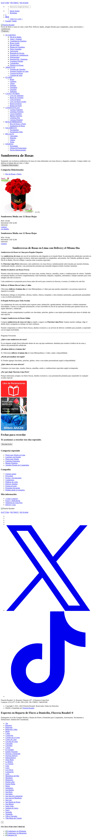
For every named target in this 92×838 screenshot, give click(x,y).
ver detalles (5, 229)
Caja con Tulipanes (16, 96)
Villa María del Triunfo (13, 818)
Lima (7, 766)
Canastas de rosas (16, 75)
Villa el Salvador (11, 816)
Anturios (13, 85)
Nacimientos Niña (16, 132)
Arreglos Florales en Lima (19, 71)
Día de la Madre (15, 37)
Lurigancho (9, 772)
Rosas (12, 79)
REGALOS (9, 134)
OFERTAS (9, 144)
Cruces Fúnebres (16, 114)
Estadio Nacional (11, 752)
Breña (7, 731)
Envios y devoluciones (13, 478)
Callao (7, 733)
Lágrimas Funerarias (12, 461)
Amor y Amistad (16, 39)
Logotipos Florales (16, 61)
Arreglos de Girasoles (17, 69)
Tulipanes (13, 91)
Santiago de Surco (11, 808)
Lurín (7, 774)
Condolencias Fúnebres (18, 41)
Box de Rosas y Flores (18, 124)
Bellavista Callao (11, 729)
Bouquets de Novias (17, 53)
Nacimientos (14, 130)
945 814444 (24, 3)
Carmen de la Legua (12, 737)
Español (8, 21)
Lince (7, 768)
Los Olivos (9, 770)
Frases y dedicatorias (12, 501)
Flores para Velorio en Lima (15, 455)
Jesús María (9, 760)
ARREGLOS (10, 67)
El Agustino (9, 750)
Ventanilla (8, 814)
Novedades (14, 146)
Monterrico (9, 780)
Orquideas (13, 87)
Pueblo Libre (10, 782)
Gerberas (13, 81)
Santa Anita (9, 806)
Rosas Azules (14, 43)
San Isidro (9, 794)
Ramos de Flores (16, 106)
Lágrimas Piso (15, 118)
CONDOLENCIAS (12, 108)
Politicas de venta (11, 482)
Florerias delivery (11, 756)
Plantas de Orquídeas (17, 47)
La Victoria (9, 764)
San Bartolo (9, 790)
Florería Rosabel (28, 708)
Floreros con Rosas (16, 65)
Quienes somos (10, 474)
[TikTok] (48, 696)
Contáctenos (9, 480)
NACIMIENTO (11, 128)
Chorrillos (8, 746)
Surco (7, 810)
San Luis (8, 800)
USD (16, 19)
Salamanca (9, 788)
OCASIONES (10, 35)
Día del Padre (15, 45)
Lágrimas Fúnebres (16, 112)
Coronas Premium (16, 120)
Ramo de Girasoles (16, 98)
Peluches (13, 138)
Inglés (14, 21)
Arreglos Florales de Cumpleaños (17, 465)
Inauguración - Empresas (18, 59)
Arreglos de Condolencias (19, 55)
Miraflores (9, 778)
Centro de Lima (10, 739)
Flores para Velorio (12, 459)
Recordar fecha (7, 444)
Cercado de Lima (11, 741)
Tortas (12, 142)
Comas (7, 748)
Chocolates (14, 136)
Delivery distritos (11, 484)
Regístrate (13, 13)
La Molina (9, 762)
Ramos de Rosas (16, 104)
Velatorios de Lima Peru (13, 503)
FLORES (8, 77)
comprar (4, 227)
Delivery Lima (10, 505)
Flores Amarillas (15, 49)
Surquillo (8, 812)
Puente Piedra (10, 784)
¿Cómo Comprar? (11, 499)
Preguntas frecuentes (12, 488)
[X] (48, 610)
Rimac (7, 786)
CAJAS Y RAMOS (12, 93)
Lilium (12, 83)
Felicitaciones (15, 57)
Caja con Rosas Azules (18, 102)
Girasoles (13, 89)
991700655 (14, 3)
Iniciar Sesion (15, 11)
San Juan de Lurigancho (14, 796)
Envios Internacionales (18, 150)
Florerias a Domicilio (12, 754)
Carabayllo (9, 735)
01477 (3, 3)
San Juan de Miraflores (13, 798)
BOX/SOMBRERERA (13, 122)
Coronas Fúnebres (16, 110)
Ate (6, 723)
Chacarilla (9, 744)
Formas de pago (11, 486)
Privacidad (9, 476)
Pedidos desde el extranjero (15, 490)
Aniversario (14, 51)
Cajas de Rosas (15, 100)
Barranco (8, 725)
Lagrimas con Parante (13, 457)
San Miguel (9, 804)
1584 (7, 3)
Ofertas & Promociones (18, 148)
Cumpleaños (14, 63)
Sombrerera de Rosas (17, 126)
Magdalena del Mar (12, 776)
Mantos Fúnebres (16, 116)
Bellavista (8, 727)
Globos (12, 140)
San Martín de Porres (12, 802)
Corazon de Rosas (16, 73)
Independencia (10, 758)
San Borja (8, 792)
